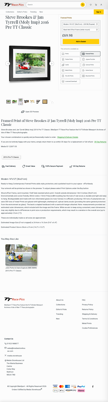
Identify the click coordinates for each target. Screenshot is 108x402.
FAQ (83, 300)
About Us (59, 300)
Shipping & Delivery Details (67, 137)
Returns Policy (87, 309)
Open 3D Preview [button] (32, 112)
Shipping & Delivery (89, 314)
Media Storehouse (33, 389)
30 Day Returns (100, 142)
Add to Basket (81, 42)
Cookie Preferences (90, 328)
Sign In (98, 12)
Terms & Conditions (90, 319)
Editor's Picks (22, 12)
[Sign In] (101, 4)
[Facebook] (93, 388)
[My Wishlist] (90, 4)
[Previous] (7, 63)
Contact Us (8, 339)
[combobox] (53, 5)
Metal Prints (87, 323)
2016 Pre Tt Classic (11, 157)
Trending (33, 12)
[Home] (14, 4)
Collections (10, 12)
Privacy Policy (87, 305)
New (41, 12)
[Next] (51, 63)
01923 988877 (13, 343)
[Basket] (96, 4)
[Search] (83, 5)
